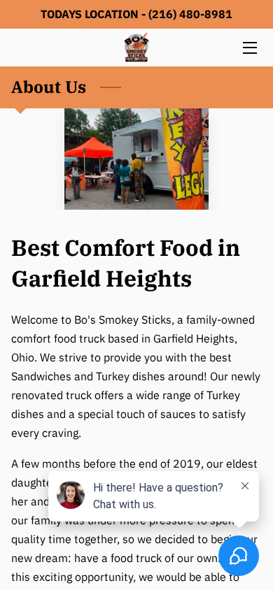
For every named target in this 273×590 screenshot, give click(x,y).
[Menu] (248, 47)
